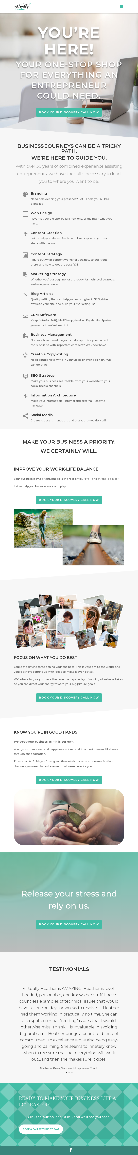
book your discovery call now (69, 112)
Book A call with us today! (41, 1129)
